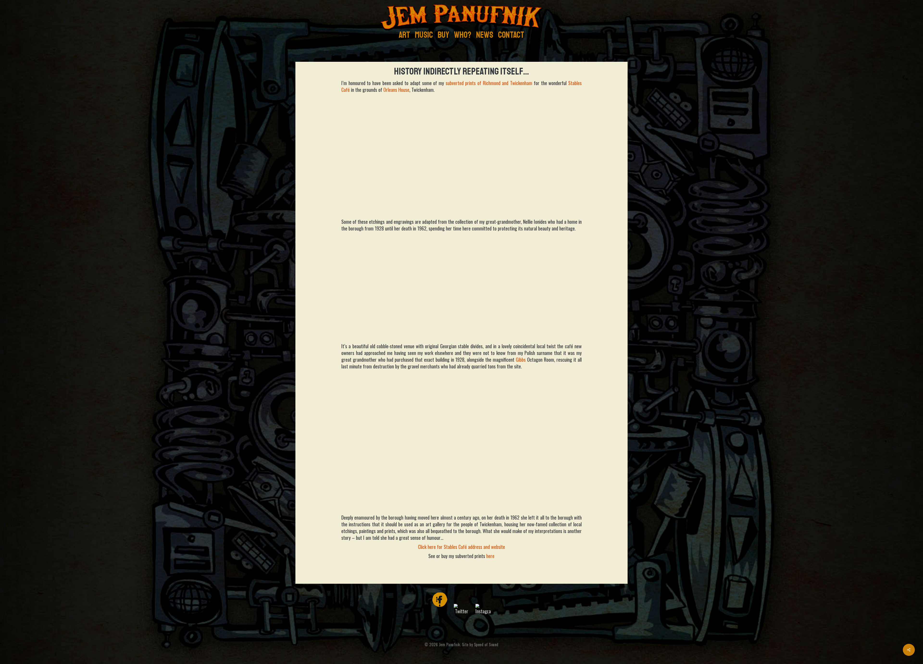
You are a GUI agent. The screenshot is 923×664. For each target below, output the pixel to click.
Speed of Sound (486, 644)
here (490, 555)
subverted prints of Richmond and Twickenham (489, 83)
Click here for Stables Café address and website (461, 546)
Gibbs (521, 359)
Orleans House (396, 89)
